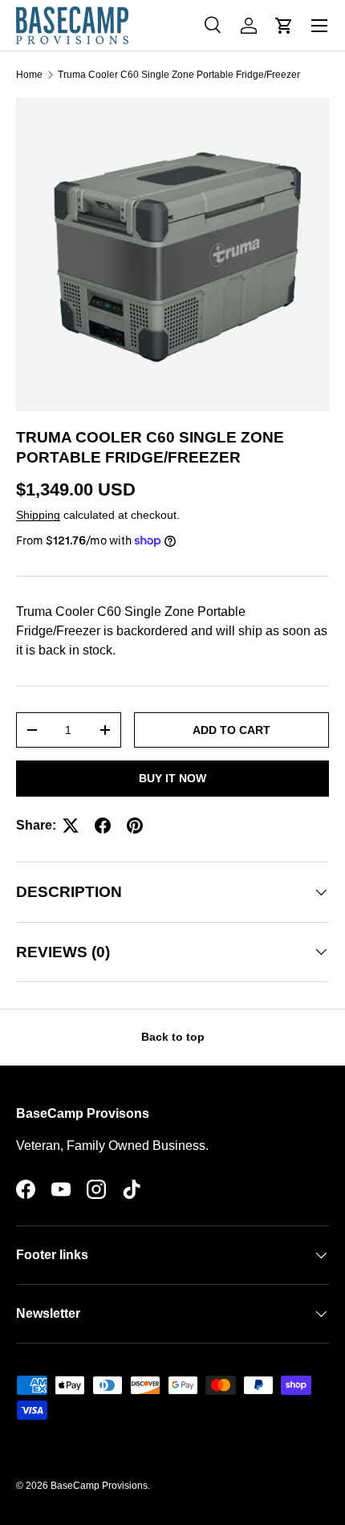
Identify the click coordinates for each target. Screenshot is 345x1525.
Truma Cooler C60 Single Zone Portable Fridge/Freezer (179, 74)
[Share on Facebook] (103, 825)
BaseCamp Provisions (99, 1485)
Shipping (38, 514)
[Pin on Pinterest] (135, 825)
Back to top (173, 1036)
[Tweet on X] (71, 825)
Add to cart (231, 730)
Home (29, 74)
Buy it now (172, 778)
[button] (284, 25)
